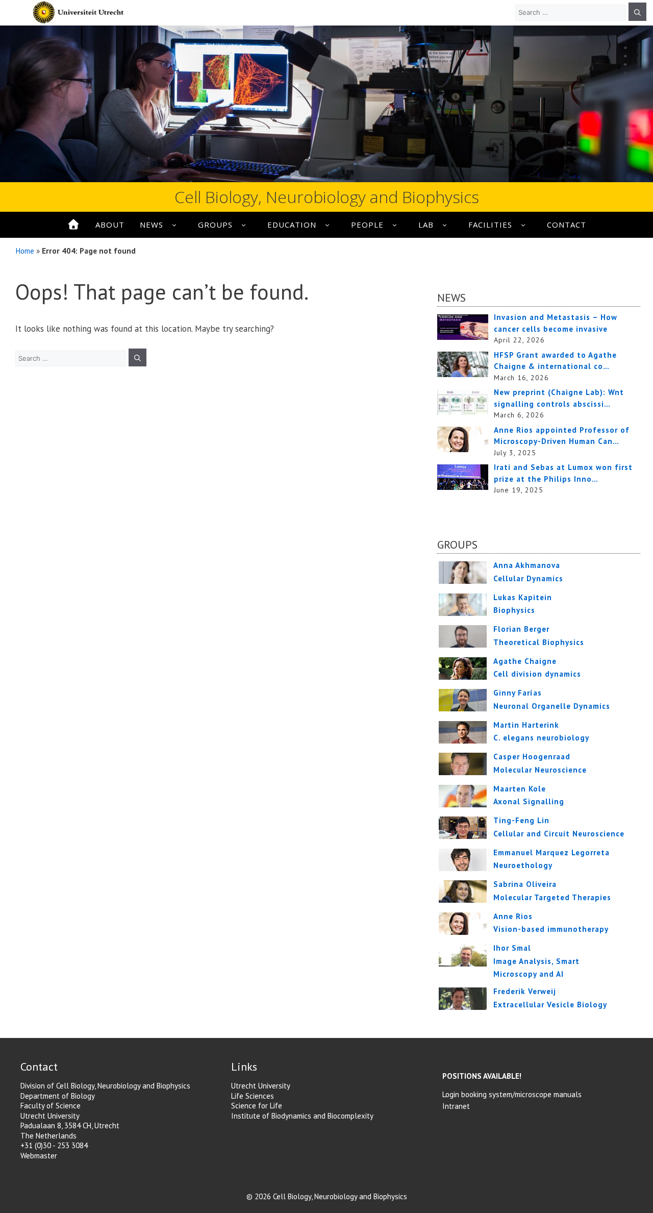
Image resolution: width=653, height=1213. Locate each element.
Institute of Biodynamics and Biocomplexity (302, 1116)
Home (24, 250)
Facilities (490, 224)
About (109, 224)
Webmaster (38, 1155)
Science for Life (256, 1105)
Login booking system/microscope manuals (512, 1094)
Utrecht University (260, 1086)
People (367, 224)
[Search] (637, 12)
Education (291, 224)
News (151, 224)
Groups (215, 224)
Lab (426, 224)
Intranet (456, 1106)
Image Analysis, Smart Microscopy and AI (536, 961)
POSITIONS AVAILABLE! (481, 1076)
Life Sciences (252, 1096)
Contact (566, 224)
